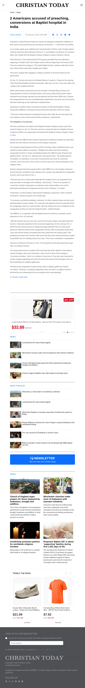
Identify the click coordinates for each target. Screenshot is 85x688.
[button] (3, 5)
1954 (13, 135)
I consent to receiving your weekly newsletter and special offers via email (34, 638)
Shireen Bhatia (15, 35)
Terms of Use (41, 650)
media (48, 94)
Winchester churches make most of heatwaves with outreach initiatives (56, 499)
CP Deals (41, 331)
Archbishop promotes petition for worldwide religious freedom (25, 544)
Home (12, 12)
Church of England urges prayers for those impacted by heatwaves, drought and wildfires (25, 500)
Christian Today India (19, 277)
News (19, 12)
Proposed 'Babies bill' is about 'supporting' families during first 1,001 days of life (58, 544)
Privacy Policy (53, 650)
